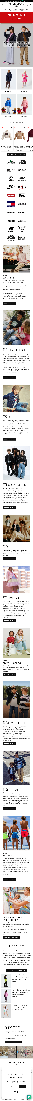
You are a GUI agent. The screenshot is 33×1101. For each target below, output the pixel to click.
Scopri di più (9, 303)
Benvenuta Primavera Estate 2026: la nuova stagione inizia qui (19, 1007)
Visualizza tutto (16, 122)
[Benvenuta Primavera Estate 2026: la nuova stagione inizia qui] (6, 1011)
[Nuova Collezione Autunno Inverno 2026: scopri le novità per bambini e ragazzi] (6, 996)
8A (6, 150)
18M (21, 150)
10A (9, 150)
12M (18, 150)
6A (4, 150)
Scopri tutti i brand (16, 154)
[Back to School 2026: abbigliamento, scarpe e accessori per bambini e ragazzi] (6, 981)
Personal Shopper (11, 937)
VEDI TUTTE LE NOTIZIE (16, 970)
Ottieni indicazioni (13, 1042)
